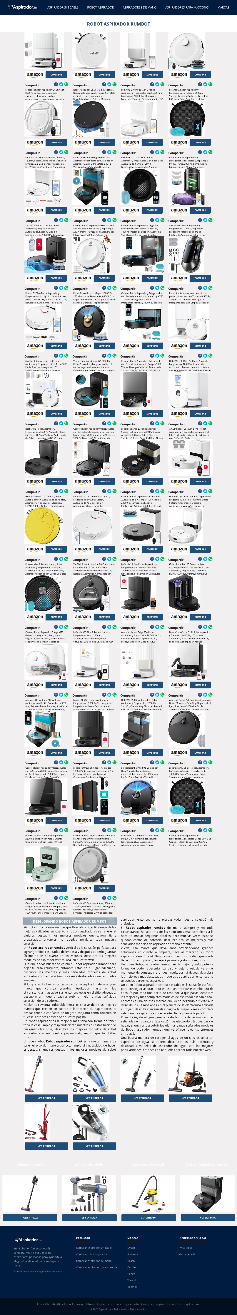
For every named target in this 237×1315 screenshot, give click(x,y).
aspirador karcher (148, 1165)
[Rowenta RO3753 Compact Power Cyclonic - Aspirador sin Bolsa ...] (190, 1074)
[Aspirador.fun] (41, 1239)
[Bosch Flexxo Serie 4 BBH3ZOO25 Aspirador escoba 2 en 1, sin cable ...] (46, 1122)
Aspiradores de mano (139, 7)
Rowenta (132, 1254)
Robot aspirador (100, 7)
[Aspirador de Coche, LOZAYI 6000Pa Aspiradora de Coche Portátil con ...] (94, 1122)
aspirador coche (89, 1165)
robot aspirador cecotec (207, 1165)
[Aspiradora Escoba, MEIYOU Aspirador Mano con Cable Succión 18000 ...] (142, 1074)
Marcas (223, 7)
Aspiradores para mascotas (187, 7)
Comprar (56, 74)
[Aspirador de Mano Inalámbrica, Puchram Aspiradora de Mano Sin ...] (94, 1074)
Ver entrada (46, 1098)
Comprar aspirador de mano (93, 1261)
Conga (131, 1274)
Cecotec (132, 1267)
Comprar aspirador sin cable (94, 1247)
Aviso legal (185, 1247)
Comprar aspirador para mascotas (97, 1267)
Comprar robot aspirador (91, 1254)
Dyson (131, 1247)
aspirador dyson (29, 1165)
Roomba (132, 1287)
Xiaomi (131, 1280)
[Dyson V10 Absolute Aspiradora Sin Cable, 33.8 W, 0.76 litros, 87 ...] (46, 1074)
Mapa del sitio (187, 1254)
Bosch (131, 1261)
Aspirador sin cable (62, 7)
